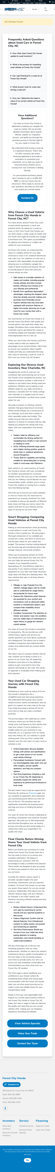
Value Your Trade (27, 1033)
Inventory (9, 1121)
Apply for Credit (42, 1126)
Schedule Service (26, 1126)
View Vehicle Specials (27, 1023)
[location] (49, 2)
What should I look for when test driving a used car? (25, 88)
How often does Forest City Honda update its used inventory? (26, 54)
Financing (42, 1121)
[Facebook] (5, 1108)
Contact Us (27, 197)
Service (24, 1121)
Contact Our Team (27, 1043)
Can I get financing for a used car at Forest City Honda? (26, 77)
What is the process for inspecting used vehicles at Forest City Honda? (25, 66)
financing (32, 793)
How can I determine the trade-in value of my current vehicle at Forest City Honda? (27, 101)
